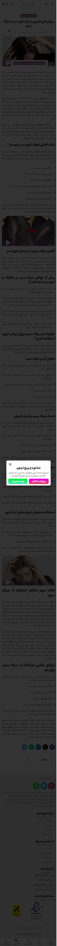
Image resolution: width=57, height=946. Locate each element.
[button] (10, 464)
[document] (28, 473)
